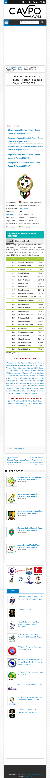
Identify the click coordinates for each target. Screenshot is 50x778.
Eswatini (17, 391)
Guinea (41, 373)
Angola (17, 363)
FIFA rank (10, 215)
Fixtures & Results (22, 241)
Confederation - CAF (18, 449)
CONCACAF (30, 403)
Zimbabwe (33, 393)
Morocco (29, 381)
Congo (30, 368)
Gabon (17, 373)
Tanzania (26, 391)
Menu (5, 2)
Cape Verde (32, 365)
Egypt (17, 370)
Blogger (29, 776)
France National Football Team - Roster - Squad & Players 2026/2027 (29, 624)
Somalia (16, 388)
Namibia (10, 383)
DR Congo (39, 368)
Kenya (33, 376)
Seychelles (33, 386)
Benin (24, 363)
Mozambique (39, 381)
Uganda (10, 393)
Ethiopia (10, 373)
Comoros (22, 368)
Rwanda (31, 383)
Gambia (25, 373)
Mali (42, 378)
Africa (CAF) (32, 401)
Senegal (22, 386)
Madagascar (25, 378)
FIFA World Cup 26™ (25, 609)
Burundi (14, 365)
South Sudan (38, 388)
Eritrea (41, 370)
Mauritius (20, 381)
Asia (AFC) (23, 401)
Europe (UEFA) (13, 401)
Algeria (9, 363)
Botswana (32, 363)
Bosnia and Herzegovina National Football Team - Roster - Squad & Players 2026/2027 (30, 662)
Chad (15, 368)
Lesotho (41, 376)
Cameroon (23, 365)
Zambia (17, 393)
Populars (13, 591)
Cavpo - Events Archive (33, 774)
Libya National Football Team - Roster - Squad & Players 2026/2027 (27, 80)
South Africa (26, 388)
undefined (22, 481)
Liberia (9, 378)
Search (41, 22)
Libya (17, 378)
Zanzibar (25, 393)
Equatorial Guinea (29, 370)
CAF (20, 208)
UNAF (25, 208)
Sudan (9, 391)
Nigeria (23, 383)
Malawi (35, 378)
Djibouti (10, 370)
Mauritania (11, 381)
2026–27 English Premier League (30, 685)
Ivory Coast (24, 376)
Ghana (33, 373)
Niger (17, 383)
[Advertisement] (25, 46)
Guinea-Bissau (12, 376)
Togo (34, 391)
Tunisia (41, 391)
